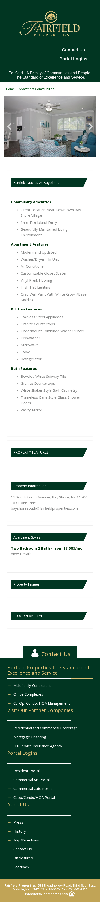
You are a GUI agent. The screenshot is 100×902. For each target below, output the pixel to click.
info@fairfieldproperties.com (46, 894)
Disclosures (23, 857)
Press (18, 822)
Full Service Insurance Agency (37, 745)
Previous (10, 126)
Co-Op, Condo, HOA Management (41, 703)
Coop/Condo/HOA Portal (34, 797)
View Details (21, 553)
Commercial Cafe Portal (32, 788)
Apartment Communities (36, 89)
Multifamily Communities (33, 685)
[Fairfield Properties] (50, 22)
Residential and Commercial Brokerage (45, 728)
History (19, 831)
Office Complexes (28, 694)
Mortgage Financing (29, 736)
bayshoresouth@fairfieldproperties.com (44, 508)
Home (10, 89)
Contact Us (22, 849)
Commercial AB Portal (31, 779)
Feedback (21, 866)
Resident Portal (26, 770)
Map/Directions (26, 840)
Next (89, 126)
